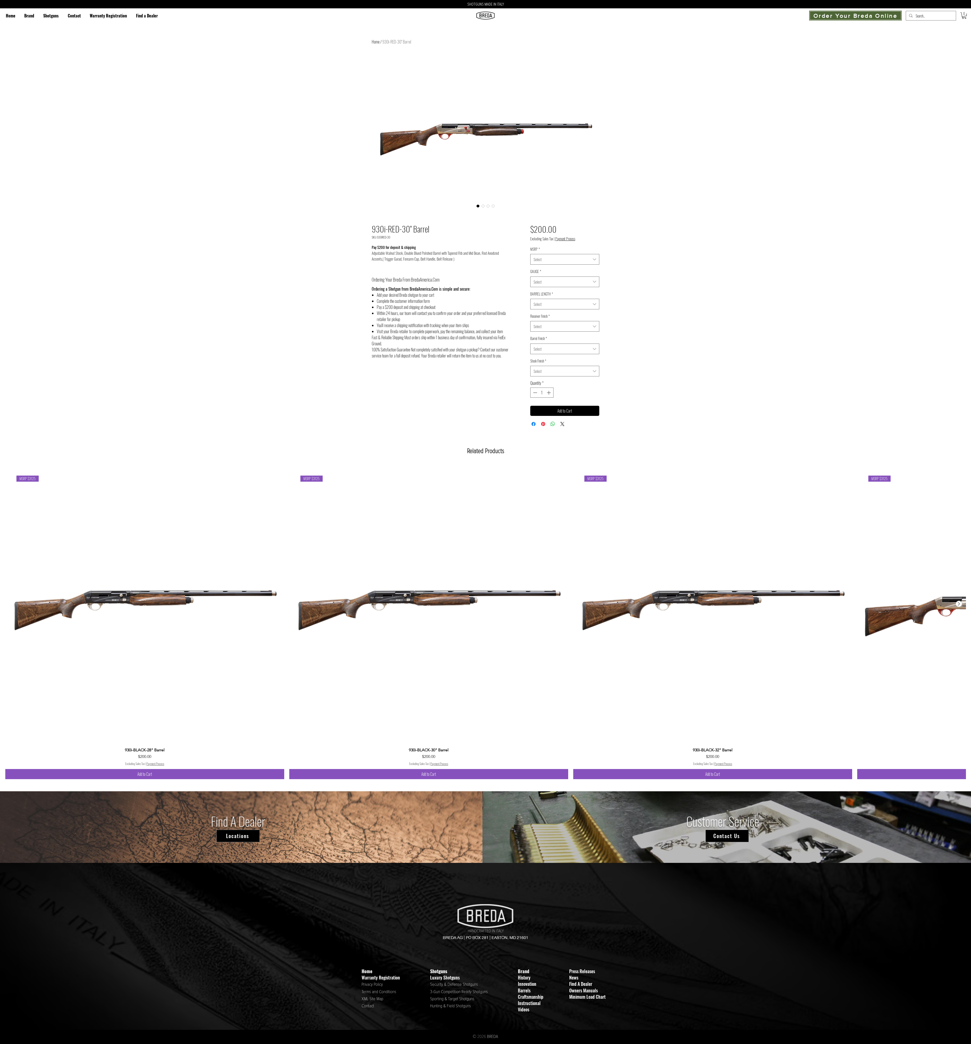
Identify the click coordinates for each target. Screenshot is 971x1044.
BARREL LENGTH (541, 293)
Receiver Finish (540, 316)
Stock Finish (538, 361)
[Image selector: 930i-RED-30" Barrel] (477, 205)
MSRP (535, 249)
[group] (485, 621)
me (369, 971)
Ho (364, 971)
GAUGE (535, 271)
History (524, 977)
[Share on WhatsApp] (553, 424)
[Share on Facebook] (534, 424)
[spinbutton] (542, 392)
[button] (51, 15)
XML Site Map (372, 999)
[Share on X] (562, 424)
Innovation (527, 984)
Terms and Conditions (379, 992)
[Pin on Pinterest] (543, 424)
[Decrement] (534, 392)
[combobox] (564, 259)
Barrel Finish (538, 338)
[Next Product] (959, 604)
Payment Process (565, 238)
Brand (523, 971)
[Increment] (549, 392)
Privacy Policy (372, 984)
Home (376, 42)
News (573, 977)
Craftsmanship (530, 996)
